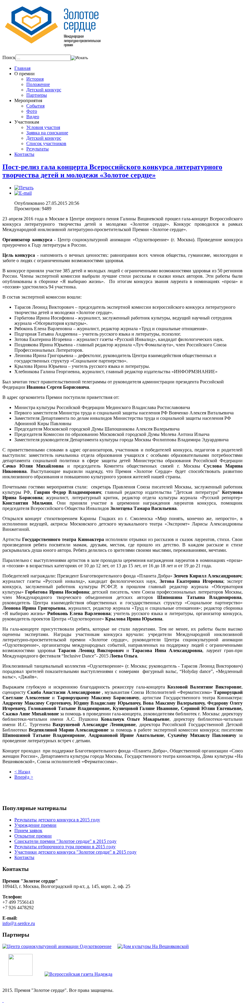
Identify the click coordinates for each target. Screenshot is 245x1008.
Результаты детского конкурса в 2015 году (57, 819)
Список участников (46, 143)
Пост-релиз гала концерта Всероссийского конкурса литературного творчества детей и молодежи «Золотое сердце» (112, 171)
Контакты (24, 857)
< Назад (22, 771)
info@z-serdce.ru (18, 923)
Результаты (37, 148)
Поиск (9, 57)
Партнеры (36, 95)
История (35, 79)
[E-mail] (23, 193)
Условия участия (43, 127)
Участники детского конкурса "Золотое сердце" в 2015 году (75, 852)
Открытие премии (33, 835)
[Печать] (23, 187)
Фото (31, 111)
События (35, 105)
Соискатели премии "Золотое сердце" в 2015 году (65, 841)
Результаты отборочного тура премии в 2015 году (65, 846)
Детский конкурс (43, 89)
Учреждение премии (35, 825)
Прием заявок (28, 830)
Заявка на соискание (47, 132)
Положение (38, 84)
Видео (32, 116)
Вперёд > (23, 777)
